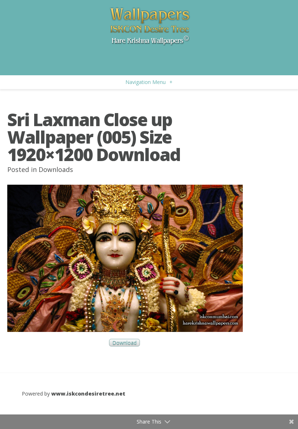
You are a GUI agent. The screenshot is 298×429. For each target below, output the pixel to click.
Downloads (56, 169)
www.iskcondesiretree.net (88, 393)
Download (124, 342)
